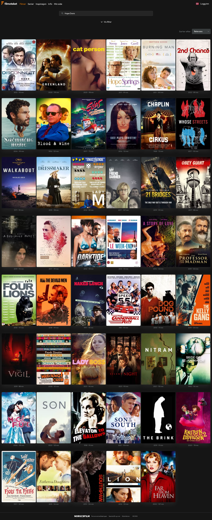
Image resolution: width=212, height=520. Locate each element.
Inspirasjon (41, 4)
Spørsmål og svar (114, 516)
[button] (197, 4)
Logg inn (204, 3)
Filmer (23, 4)
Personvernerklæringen (99, 516)
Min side (58, 4)
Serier (31, 4)
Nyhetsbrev (126, 516)
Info (50, 4)
